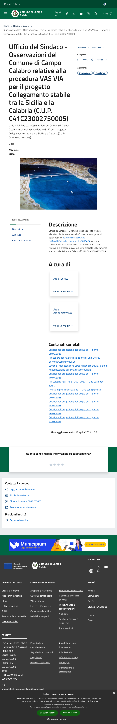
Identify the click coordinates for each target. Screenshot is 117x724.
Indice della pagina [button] (20, 220)
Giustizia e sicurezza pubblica (69, 597)
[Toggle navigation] (5, 13)
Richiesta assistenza (40, 662)
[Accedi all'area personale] (105, 4)
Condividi (82, 47)
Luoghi (91, 615)
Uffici (4, 601)
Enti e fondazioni (10, 606)
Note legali (64, 662)
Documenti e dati (10, 621)
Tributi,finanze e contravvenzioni (67, 606)
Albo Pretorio (65, 652)
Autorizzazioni (66, 628)
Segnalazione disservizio (42, 652)
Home (6, 26)
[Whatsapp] (94, 14)
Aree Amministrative (12, 595)
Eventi (91, 620)
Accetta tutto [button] (47, 713)
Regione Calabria (12, 4)
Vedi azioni (97, 47)
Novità (16, 26)
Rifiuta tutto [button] (70, 712)
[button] (58, 719)
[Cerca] (111, 13)
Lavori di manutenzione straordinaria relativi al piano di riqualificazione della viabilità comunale (78, 368)
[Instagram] (87, 14)
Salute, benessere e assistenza (68, 621)
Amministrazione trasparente (67, 645)
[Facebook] (65, 14)
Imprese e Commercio (40, 606)
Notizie (91, 590)
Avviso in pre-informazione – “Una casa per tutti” (75, 389)
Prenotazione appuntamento (37, 645)
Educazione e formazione (71, 590)
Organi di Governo (10, 590)
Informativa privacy (68, 657)
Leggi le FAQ (36, 657)
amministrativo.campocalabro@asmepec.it (23, 689)
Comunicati (93, 595)
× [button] (114, 693)
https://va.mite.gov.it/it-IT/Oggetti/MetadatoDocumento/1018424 (69, 239)
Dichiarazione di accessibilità (66, 669)
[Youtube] (80, 14)
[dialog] (58, 707)
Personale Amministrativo (14, 616)
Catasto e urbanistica (40, 611)
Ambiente (63, 614)
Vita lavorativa (37, 601)
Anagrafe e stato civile (41, 590)
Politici (5, 611)
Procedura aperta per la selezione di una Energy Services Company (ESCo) (74, 360)
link (85, 707)
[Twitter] (73, 14)
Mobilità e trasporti (39, 616)
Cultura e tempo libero (41, 595)
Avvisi (26, 26)
